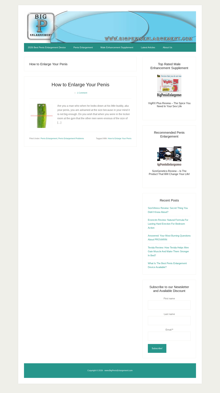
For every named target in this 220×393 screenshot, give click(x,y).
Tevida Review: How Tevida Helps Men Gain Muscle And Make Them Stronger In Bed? (168, 251)
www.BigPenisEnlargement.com (119, 370)
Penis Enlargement (49, 138)
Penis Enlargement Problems (71, 138)
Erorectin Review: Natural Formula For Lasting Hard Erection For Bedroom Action (168, 224)
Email (169, 329)
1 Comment (82, 93)
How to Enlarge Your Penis (80, 84)
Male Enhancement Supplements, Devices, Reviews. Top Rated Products (110, 27)
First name (169, 298)
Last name (169, 314)
